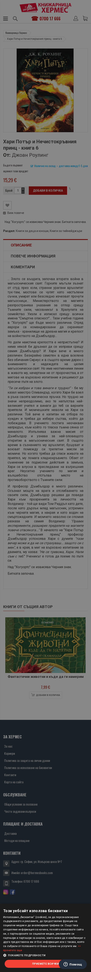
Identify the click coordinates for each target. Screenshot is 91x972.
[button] (45, 955)
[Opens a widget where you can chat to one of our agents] (73, 964)
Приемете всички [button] (45, 963)
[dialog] (45, 938)
